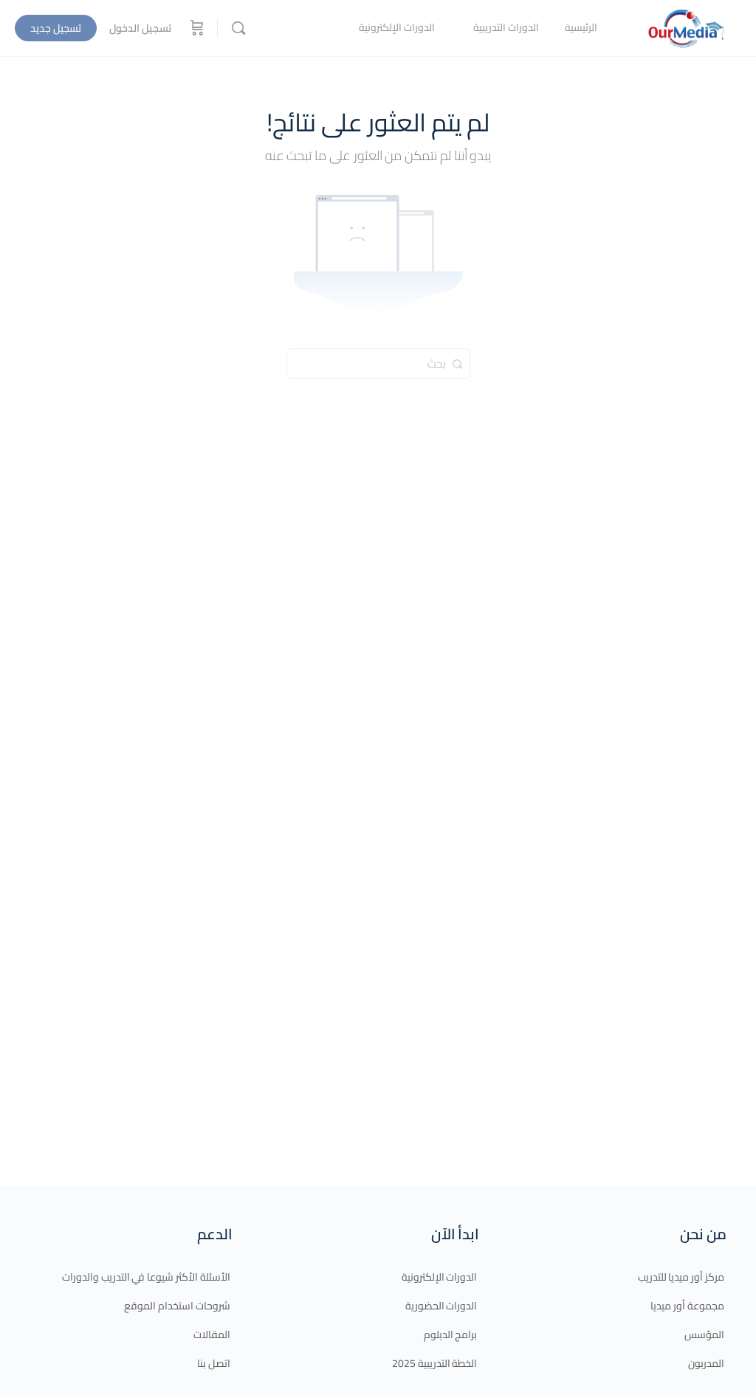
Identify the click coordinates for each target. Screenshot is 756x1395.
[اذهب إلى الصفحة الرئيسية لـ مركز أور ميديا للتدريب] (685, 26)
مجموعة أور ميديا (687, 1305)
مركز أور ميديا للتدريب (681, 1276)
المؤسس (704, 1334)
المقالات (211, 1334)
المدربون (706, 1363)
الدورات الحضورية (441, 1305)
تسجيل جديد (55, 28)
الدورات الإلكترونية (440, 1276)
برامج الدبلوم (451, 1334)
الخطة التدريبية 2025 (435, 1363)
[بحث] (238, 28)
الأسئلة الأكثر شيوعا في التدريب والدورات (146, 1276)
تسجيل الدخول (140, 28)
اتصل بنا (213, 1363)
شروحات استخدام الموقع (177, 1305)
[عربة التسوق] (195, 28)
